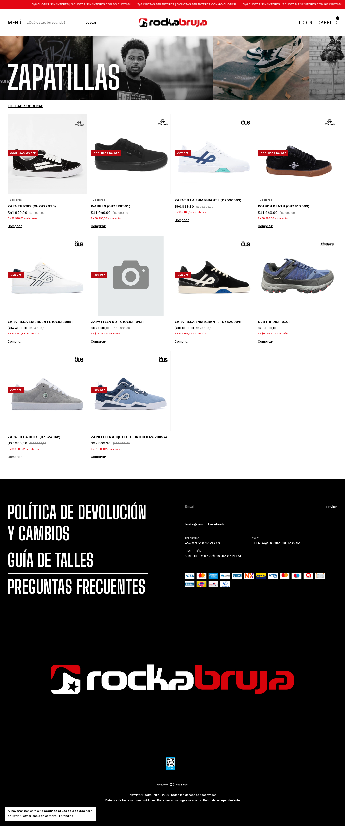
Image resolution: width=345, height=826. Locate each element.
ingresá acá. (189, 800)
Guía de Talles (50, 560)
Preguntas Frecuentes (76, 586)
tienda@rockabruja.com (276, 543)
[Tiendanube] (172, 785)
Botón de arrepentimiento (221, 800)
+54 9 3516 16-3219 (202, 543)
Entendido (66, 816)
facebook (216, 524)
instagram (194, 524)
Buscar (90, 22)
